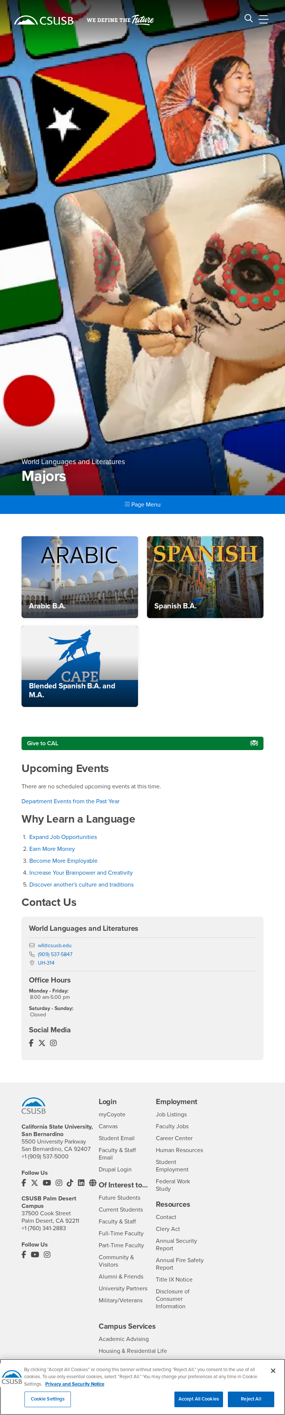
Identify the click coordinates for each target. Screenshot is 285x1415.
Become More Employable (63, 861)
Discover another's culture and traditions (81, 884)
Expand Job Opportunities (63, 837)
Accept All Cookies (198, 1399)
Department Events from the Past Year (70, 801)
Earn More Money (52, 849)
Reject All (251, 1399)
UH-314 (46, 963)
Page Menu (145, 504)
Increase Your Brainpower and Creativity (81, 873)
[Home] (43, 20)
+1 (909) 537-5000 (45, 1156)
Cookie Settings (48, 1399)
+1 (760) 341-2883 (44, 1228)
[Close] (273, 1371)
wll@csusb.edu (55, 945)
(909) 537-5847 (55, 954)
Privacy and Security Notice (74, 1384)
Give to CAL (42, 743)
